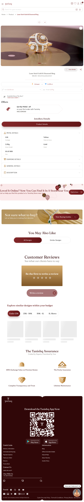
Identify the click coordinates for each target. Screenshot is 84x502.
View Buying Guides (63, 217)
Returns (5, 460)
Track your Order (7, 458)
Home (3, 14)
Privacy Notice (68, 498)
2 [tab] (42, 64)
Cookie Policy (45, 460)
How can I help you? (71, 486)
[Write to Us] (23, 481)
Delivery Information (8, 448)
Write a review (36, 293)
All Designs (28, 240)
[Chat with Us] (41, 481)
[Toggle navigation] (3, 4)
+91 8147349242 (8, 475)
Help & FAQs (45, 454)
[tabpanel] (42, 46)
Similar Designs (55, 240)
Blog (43, 448)
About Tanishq (46, 458)
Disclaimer (77, 498)
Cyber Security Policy (43, 498)
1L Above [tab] (52, 313)
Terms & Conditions (57, 498)
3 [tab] (44, 64)
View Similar (72, 69)
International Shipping (9, 451)
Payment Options (7, 454)
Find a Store (6, 464)
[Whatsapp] (4, 481)
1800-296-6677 (7, 470)
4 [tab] (45, 64)
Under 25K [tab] (14, 313)
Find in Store (74, 192)
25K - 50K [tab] (27, 313)
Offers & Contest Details (48, 451)
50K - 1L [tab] (40, 313)
